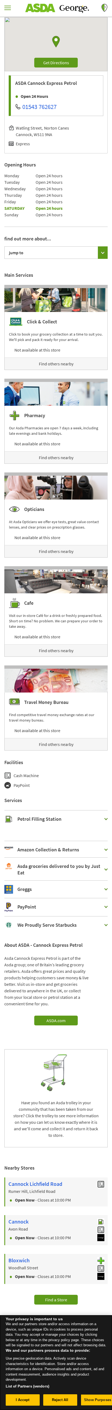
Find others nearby (56, 363)
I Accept (23, 1400)
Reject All (60, 1400)
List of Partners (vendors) (27, 1386)
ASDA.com (56, 1020)
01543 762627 (39, 107)
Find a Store (56, 1299)
